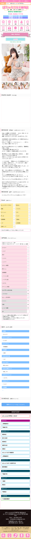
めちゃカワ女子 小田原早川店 (9, 463)
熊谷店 (3, 484)
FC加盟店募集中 (6, 498)
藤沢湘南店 (4, 466)
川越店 (3, 481)
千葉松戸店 (4, 427)
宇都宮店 (4, 491)
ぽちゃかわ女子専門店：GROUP (9, 416)
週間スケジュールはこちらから (15, 404)
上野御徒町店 (5, 423)
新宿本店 (4, 434)
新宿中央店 (4, 445)
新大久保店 (4, 438)
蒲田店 (3, 448)
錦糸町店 (4, 441)
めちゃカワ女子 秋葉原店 (8, 452)
